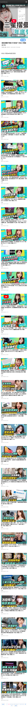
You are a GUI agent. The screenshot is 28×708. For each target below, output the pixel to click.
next (16, 705)
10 (25, 704)
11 (11, 705)
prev (3, 704)
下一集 (23, 40)
